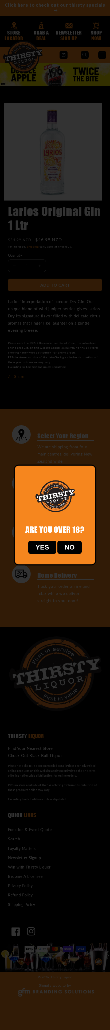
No (69, 547)
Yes (42, 547)
